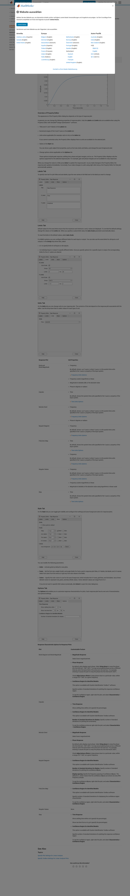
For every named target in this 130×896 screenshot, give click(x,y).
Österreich (69, 42)
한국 (92, 57)
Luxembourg (45, 59)
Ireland (43, 54)
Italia (42, 57)
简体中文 (95, 48)
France (43, 51)
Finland (43, 48)
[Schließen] (112, 5)
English (70, 57)
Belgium (43, 37)
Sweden (68, 48)
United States (20, 42)
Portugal (69, 45)
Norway (68, 40)
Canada (18, 40)
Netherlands (70, 37)
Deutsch (70, 54)
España (43, 45)
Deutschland (45, 42)
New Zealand (95, 42)
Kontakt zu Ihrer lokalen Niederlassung (65, 69)
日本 (92, 54)
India (92, 40)
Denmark (44, 40)
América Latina (21, 37)
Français (70, 59)
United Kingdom (71, 62)
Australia (94, 37)
